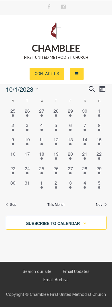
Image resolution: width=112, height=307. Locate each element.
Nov (99, 204)
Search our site (37, 271)
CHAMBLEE (56, 48)
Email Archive (56, 279)
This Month (56, 204)
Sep (13, 204)
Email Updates (76, 271)
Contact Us (47, 73)
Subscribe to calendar (53, 223)
